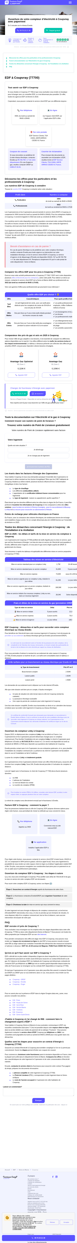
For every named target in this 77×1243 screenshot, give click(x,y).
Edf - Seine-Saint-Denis (21, 1014)
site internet (41, 934)
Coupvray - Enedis (19, 982)
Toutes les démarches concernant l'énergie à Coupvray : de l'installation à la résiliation (39, 64)
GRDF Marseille (56, 1234)
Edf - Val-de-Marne (19, 1007)
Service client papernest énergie (36, 1185)
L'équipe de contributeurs (35, 1182)
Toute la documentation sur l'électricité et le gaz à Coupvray (29, 61)
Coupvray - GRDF (19, 979)
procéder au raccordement (14, 636)
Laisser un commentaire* (12, 1087)
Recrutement (31, 1190)
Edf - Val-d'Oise (18, 1005)
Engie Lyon (31, 1234)
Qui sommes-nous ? (33, 1179)
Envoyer (38, 1100)
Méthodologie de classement (35, 1196)
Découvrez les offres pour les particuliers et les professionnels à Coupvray (34, 58)
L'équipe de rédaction (34, 1180)
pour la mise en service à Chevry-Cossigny (28, 507)
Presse (29, 1188)
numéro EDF (17, 189)
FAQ (10, 66)
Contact (30, 1184)
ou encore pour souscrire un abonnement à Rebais (32, 509)
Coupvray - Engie (19, 984)
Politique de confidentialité (35, 1195)
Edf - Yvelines (17, 1010)
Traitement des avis (33, 1193)
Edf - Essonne (18, 1012)
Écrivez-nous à (36, 1205)
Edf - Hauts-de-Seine (20, 1002)
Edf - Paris (16, 1000)
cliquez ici (64, 1104)
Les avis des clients (33, 1187)
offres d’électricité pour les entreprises (25, 278)
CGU (29, 1192)
